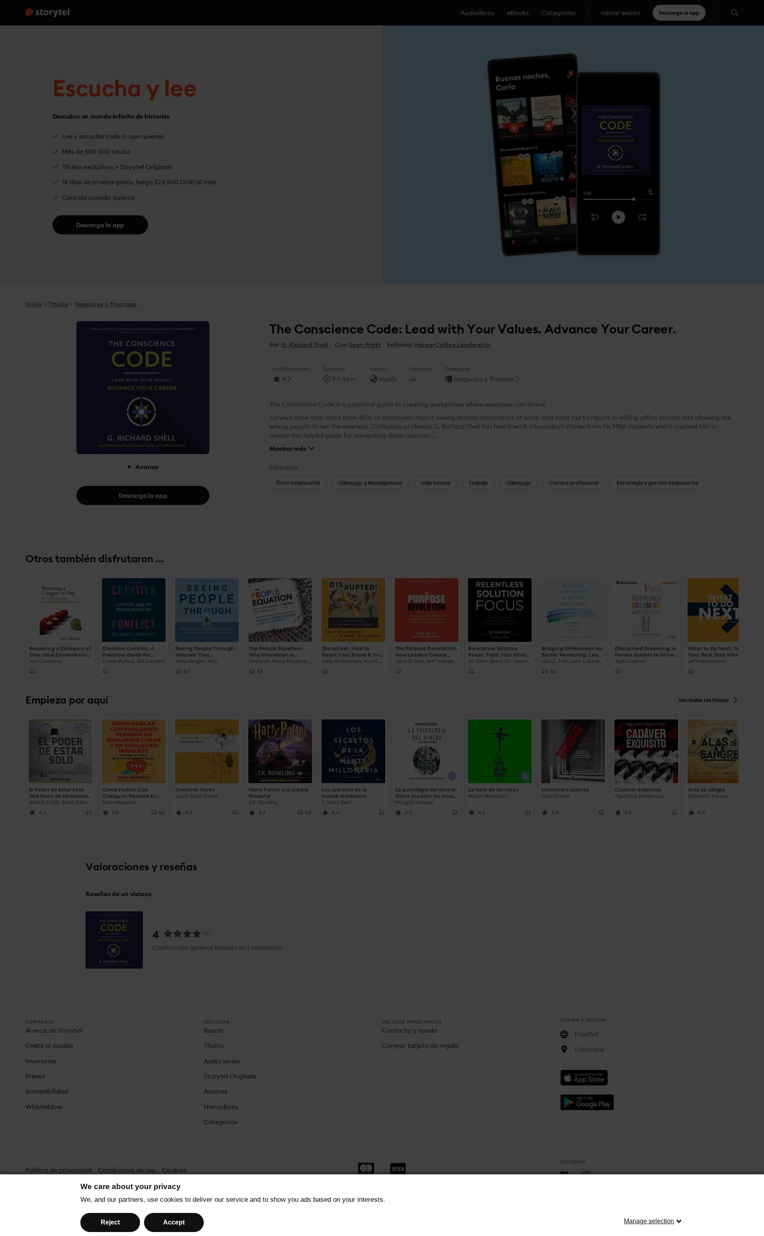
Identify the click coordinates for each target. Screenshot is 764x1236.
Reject (110, 1222)
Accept (174, 1222)
